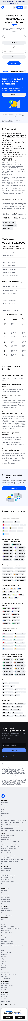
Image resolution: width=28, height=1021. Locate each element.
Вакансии (3, 805)
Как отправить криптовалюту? (9, 861)
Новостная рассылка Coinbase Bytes (11, 842)
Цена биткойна (5, 983)
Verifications (4, 961)
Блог (2, 809)
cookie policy (9, 1010)
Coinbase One (5, 895)
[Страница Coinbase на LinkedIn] (6, 1004)
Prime (3, 919)
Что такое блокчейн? (7, 857)
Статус (3, 886)
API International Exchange (8, 974)
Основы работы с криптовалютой (10, 844)
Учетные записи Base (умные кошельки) (12, 945)
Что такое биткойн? (6, 853)
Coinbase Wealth (6, 897)
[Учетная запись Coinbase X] (1, 1004)
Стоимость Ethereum (7, 985)
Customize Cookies (18, 1013)
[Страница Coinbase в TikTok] (14, 1004)
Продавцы (4, 818)
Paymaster (4, 954)
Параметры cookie (6, 824)
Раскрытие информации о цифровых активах (13, 830)
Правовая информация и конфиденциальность (13, 820)
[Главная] (2, 7)
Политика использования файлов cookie (12, 822)
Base (2, 939)
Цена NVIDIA (4, 994)
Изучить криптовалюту (7, 835)
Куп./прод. (4, 890)
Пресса (3, 811)
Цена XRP (4, 990)
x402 (2, 950)
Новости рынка (5, 850)
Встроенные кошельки (7, 943)
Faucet (3, 970)
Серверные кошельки (7, 941)
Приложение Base (6, 893)
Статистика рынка (6, 839)
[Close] (24, 1011)
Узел (2, 963)
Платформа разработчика (8, 937)
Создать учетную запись (8, 873)
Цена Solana (4, 987)
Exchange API (5, 972)
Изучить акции (5, 837)
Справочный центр (6, 868)
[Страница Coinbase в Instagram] (10, 1004)
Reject (8, 1017)
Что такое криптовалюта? (8, 855)
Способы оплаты (5, 879)
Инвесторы (4, 815)
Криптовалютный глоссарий (8, 848)
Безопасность (5, 813)
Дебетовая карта (5, 901)
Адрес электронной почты (8, 742)
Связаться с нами (6, 870)
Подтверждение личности (8, 875)
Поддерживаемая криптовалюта (10, 883)
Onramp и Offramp (6, 948)
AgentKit (3, 965)
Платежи (3, 913)
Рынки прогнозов (6, 903)
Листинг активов (5, 908)
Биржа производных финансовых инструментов (10, 929)
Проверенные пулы (6, 932)
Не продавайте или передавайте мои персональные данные (11, 827)
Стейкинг (3, 922)
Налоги (3, 863)
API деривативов (5, 978)
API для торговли (6, 952)
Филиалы (3, 807)
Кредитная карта (5, 899)
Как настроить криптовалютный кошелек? (12, 859)
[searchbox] (14, 57)
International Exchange (7, 926)
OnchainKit (4, 956)
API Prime (4, 976)
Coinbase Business (6, 910)
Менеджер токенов (6, 915)
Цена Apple (4, 996)
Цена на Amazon (5, 1001)
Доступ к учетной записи (8, 881)
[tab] (5, 71)
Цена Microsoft (5, 999)
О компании (4, 802)
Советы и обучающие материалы (10, 846)
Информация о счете (7, 877)
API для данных (5, 959)
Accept (20, 1017)
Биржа (3, 924)
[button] (25, 7)
